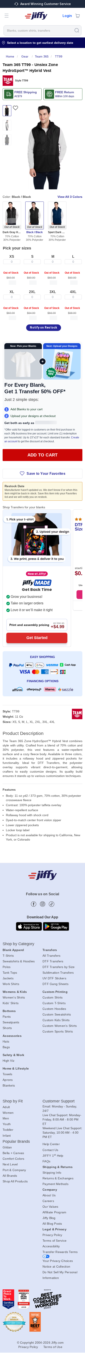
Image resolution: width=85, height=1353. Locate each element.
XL (12, 292)
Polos (6, 967)
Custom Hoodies (54, 1009)
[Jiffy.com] (36, 16)
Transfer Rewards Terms (60, 1252)
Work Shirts (11, 984)
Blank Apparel (13, 950)
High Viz (8, 1060)
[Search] (77, 30)
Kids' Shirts (11, 1003)
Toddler (8, 1129)
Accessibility (51, 1246)
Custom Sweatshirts (56, 1014)
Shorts (7, 1028)
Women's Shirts (14, 997)
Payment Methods (55, 1184)
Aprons (8, 1080)
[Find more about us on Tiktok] (51, 904)
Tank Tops (10, 972)
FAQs (46, 1161)
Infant (7, 1135)
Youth (7, 1124)
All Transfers (51, 955)
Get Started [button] (37, 638)
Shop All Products (15, 1181)
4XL (73, 292)
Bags (6, 1047)
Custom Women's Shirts (59, 1025)
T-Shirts (8, 955)
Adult (6, 1107)
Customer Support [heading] (58, 1101)
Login (67, 16)
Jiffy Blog (49, 1218)
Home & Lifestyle (16, 1068)
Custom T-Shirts (54, 1003)
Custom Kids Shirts (56, 1020)
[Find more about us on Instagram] (42, 904)
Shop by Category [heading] (18, 944)
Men (6, 1118)
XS (11, 256)
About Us (49, 1195)
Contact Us (50, 1150)
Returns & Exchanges (57, 1178)
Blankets (9, 1085)
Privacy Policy (52, 1235)
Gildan (7, 1147)
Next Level (10, 1164)
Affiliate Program (54, 1212)
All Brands (10, 1175)
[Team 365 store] (8, 80)
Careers (48, 1201)
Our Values (50, 1206)
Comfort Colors (13, 1158)
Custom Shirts (52, 997)
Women (8, 1112)
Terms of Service (54, 1240)
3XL (52, 292)
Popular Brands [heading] (16, 1141)
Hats (6, 1041)
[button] (6, 15)
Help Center (51, 1144)
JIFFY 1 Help (52, 1155)
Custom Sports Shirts (57, 1031)
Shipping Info (51, 1172)
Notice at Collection (56, 1266)
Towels (7, 1074)
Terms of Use (52, 1347)
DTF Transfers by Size (58, 967)
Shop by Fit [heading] (13, 1101)
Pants (7, 1016)
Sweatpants (11, 1022)
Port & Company (14, 1170)
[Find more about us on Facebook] (33, 904)
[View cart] (78, 15)
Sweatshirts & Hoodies (19, 961)
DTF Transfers (52, 961)
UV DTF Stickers (54, 978)
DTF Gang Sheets (55, 984)
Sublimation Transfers (58, 972)
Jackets (8, 978)
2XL (32, 292)
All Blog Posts (52, 1223)
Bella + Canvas (13, 1153)
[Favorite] (15, 108)
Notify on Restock (43, 327)
